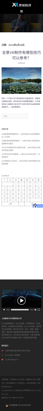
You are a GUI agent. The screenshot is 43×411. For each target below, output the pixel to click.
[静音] (35, 310)
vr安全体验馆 (31, 383)
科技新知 (13, 379)
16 (21, 192)
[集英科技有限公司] (21, 4)
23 (21, 196)
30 (21, 200)
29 (16, 200)
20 (4, 196)
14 (10, 192)
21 (10, 196)
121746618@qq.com (12, 359)
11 (33, 188)
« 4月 (10, 204)
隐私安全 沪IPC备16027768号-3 (13, 398)
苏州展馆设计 (11, 383)
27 (4, 200)
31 (27, 200)
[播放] (4, 310)
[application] (21, 300)
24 (27, 196)
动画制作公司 (30, 379)
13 (4, 192)
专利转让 (21, 383)
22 (16, 196)
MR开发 (21, 379)
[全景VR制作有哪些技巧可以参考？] (21, 80)
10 (27, 188)
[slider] (20, 309)
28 (10, 200)
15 (16, 192)
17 (27, 192)
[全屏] (39, 310)
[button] (21, 300)
